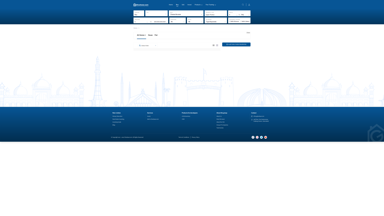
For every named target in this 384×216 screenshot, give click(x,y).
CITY (147, 12)
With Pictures (235, 21)
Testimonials (220, 128)
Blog (113, 125)
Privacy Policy (196, 137)
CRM (183, 119)
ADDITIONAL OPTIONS (234, 19)
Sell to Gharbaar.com (153, 119)
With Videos (245, 21)
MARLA (231, 12)
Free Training (210, 5)
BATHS (189, 19)
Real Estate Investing (118, 119)
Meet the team (220, 119)
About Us (219, 116)
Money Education (117, 116)
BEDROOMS (173, 19)
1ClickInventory (186, 116)
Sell (183, 5)
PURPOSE (137, 12)
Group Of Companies (222, 125)
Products (198, 5)
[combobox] (186, 14)
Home (171, 5)
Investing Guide (116, 122)
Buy (177, 5)
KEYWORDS (208, 19)
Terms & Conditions (183, 137)
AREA (171, 12)
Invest (190, 5)
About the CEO (220, 122)
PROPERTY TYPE (210, 12)
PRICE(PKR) (137, 19)
